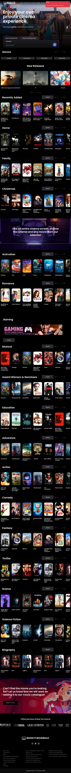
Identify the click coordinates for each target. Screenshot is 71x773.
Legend (25, 670)
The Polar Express (57, 210)
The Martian (26, 640)
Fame (24, 367)
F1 (8, 88)
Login (55, 3)
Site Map (5, 766)
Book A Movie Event (12, 38)
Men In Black (26, 458)
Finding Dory (26, 275)
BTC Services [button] (27, 3)
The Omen (47, 148)
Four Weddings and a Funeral (5, 305)
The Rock (68, 579)
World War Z (47, 640)
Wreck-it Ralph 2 (16, 519)
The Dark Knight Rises (26, 119)
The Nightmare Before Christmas (16, 211)
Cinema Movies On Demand (57, 754)
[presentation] (57, 52)
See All (48, 97)
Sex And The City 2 (47, 305)
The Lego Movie (46, 549)
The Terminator (26, 488)
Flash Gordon (37, 488)
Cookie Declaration (9, 762)
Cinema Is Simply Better (56, 753)
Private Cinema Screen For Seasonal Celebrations (34, 759)
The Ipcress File (5, 398)
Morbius (46, 488)
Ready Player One (4, 488)
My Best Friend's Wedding (14, 306)
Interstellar (15, 398)
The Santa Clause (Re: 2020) (36, 211)
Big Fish (3, 548)
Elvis (56, 609)
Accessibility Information (10, 756)
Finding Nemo (48, 179)
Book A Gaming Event (29, 38)
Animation (9, 58)
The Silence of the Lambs (59, 580)
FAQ (50, 3)
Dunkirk (57, 428)
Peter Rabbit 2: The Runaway (27, 179)
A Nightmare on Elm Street (58, 149)
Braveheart (47, 428)
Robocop (68, 488)
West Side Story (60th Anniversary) (37, 430)
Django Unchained (36, 398)
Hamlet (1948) (27, 428)
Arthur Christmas (25, 210)
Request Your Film (10, 702)
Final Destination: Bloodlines (63, 88)
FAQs (4, 754)
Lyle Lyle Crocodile (14, 179)
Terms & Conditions (9, 758)
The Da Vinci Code (26, 580)
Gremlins (14, 148)
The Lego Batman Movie (59, 275)
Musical (62, 58)
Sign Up (63, 3)
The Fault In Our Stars (36, 305)
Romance (27, 58)
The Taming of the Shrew (16, 429)
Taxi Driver (4, 609)
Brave (13, 275)
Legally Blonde (59, 518)
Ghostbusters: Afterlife (5, 459)
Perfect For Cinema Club (33, 762)
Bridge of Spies (16, 609)
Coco (2, 275)
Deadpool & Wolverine (47, 119)
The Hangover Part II (48, 519)
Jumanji (14, 458)
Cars (67, 179)
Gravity (3, 640)
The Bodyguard (59, 398)
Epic (67, 275)
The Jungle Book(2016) (58, 179)
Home (21, 3)
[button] (67, 15)
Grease (25, 304)
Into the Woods (5, 428)
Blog (47, 3)
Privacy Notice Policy (9, 760)
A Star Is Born (48, 398)
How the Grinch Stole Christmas (5, 211)
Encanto (3, 367)
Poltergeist (36, 148)
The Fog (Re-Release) (4, 580)
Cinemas (33, 3)
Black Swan (26, 398)
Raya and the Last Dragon (48, 275)
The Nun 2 (3, 148)
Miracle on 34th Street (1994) (47, 211)
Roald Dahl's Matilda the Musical (58, 369)
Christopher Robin (36, 179)
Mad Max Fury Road (48, 580)
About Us (6, 751)
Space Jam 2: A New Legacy (16, 119)
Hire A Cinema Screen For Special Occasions (33, 755)
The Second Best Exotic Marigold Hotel (27, 520)
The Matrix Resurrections (59, 488)
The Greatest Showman (48, 368)
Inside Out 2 (58, 118)
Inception (47, 458)
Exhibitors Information (55, 751)
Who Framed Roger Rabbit (4, 519)
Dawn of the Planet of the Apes (15, 581)
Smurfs (35, 88)
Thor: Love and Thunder (37, 459)
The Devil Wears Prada (58, 305)
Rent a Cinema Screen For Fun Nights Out (35, 752)
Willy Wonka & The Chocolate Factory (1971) (5, 120)
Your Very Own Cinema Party (57, 756)
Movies (38, 3)
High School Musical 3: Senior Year (4, 180)
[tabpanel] (35, 44)
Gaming (43, 3)
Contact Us (6, 753)
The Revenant (15, 488)
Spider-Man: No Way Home (37, 119)
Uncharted (58, 458)
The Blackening (27, 148)
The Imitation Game (37, 580)
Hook (13, 548)
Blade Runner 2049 (58, 640)
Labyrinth (36, 367)
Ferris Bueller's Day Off (37, 519)
